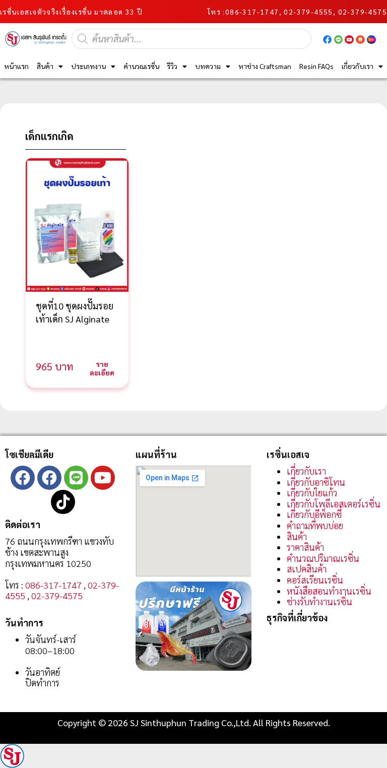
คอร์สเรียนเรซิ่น (315, 580)
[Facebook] (23, 478)
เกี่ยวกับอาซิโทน (316, 482)
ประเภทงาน (88, 66)
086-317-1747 (252, 11)
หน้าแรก (16, 66)
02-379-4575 (57, 595)
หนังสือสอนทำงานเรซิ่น (329, 591)
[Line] (76, 478)
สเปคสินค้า (307, 568)
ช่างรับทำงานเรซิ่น (319, 601)
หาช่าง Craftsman (264, 66)
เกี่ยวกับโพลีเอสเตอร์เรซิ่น (333, 503)
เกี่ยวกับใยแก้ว (312, 492)
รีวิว (172, 66)
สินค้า (45, 66)
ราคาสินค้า (305, 547)
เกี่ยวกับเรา (357, 66)
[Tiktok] (63, 502)
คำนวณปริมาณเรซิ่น (323, 558)
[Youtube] (103, 478)
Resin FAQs (316, 66)
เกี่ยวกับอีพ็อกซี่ (314, 514)
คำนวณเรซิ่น (141, 66)
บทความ (208, 66)
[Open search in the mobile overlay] (191, 39)
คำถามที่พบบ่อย (315, 525)
